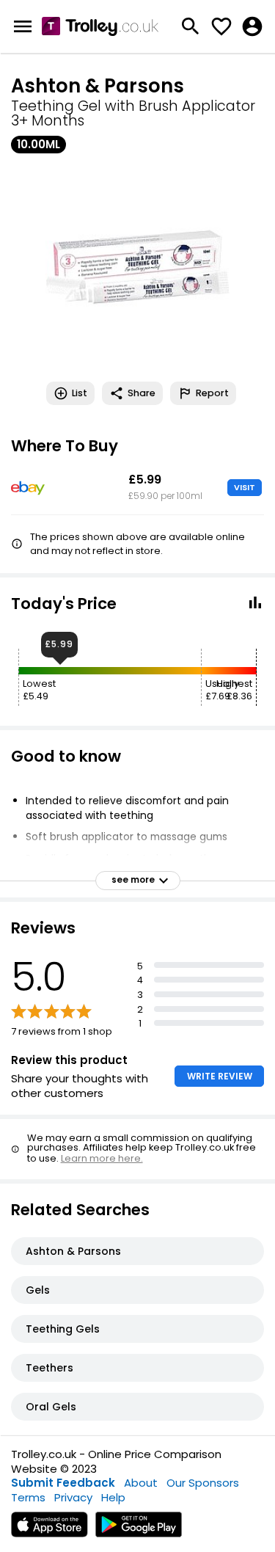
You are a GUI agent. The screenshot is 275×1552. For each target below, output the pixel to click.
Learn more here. (102, 1158)
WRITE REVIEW (219, 1076)
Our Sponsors (202, 1482)
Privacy (73, 1497)
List (79, 393)
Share (141, 393)
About (141, 1482)
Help (113, 1497)
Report (212, 393)
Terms (28, 1497)
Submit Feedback (63, 1482)
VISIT (244, 487)
